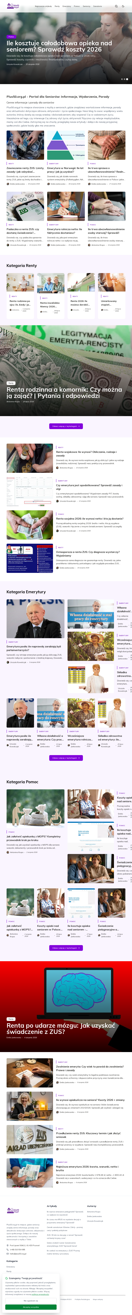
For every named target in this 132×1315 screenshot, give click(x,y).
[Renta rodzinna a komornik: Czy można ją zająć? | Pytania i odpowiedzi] (66, 370)
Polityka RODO (66, 1299)
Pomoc (77, 6)
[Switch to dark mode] (123, 6)
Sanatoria (97, 6)
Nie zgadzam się (31, 1301)
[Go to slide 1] (122, 79)
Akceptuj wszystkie (31, 1307)
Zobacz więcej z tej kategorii (64, 426)
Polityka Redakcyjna (82, 1299)
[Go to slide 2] (124, 79)
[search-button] (116, 6)
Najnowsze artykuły (43, 6)
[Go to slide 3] (127, 79)
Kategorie (12, 1261)
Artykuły (52, 1206)
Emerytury (67, 6)
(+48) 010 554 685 (17, 1249)
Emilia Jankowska (14, 1037)
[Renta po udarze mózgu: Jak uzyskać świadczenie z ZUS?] (66, 1006)
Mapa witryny (98, 1299)
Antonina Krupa (13, 401)
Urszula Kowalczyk (15, 64)
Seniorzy (86, 6)
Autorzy (91, 1206)
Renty (57, 6)
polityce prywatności (40, 1294)
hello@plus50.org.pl (18, 1254)
